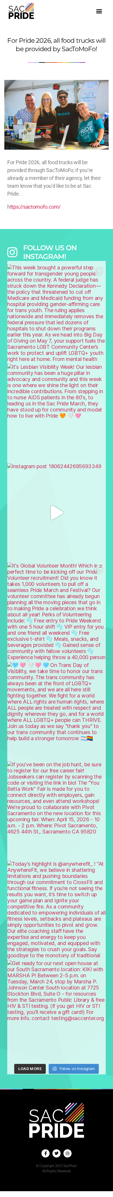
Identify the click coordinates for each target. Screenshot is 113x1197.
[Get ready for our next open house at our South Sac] (56, 1009)
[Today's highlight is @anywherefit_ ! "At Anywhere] (56, 910)
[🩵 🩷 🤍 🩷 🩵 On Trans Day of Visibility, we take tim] (56, 711)
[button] (99, 11)
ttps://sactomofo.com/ (35, 207)
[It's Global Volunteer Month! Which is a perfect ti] (56, 612)
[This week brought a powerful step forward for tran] (56, 313)
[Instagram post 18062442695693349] (56, 512)
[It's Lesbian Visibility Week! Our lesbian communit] (56, 413)
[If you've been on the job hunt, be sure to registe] (56, 810)
